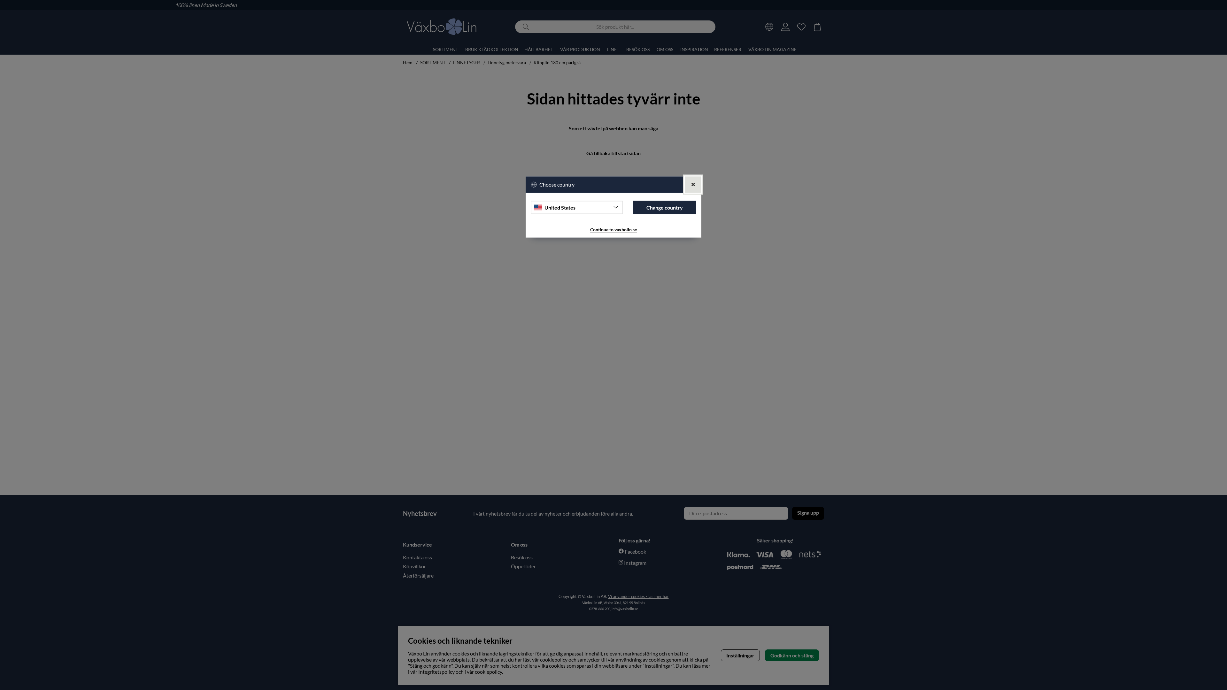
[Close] (693, 184)
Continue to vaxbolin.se (613, 230)
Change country (664, 207)
